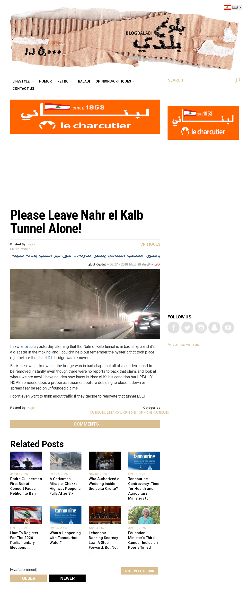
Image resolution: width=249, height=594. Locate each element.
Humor (82, 8)
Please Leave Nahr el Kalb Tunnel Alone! (76, 221)
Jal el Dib (45, 357)
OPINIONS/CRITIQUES (154, 412)
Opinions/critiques (139, 8)
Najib (31, 244)
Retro (97, 8)
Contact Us (64, 15)
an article (28, 346)
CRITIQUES (97, 412)
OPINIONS (130, 412)
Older (28, 578)
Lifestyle (62, 8)
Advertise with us (183, 344)
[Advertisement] (85, 168)
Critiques (150, 244)
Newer (67, 578)
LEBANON (114, 412)
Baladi (114, 8)
